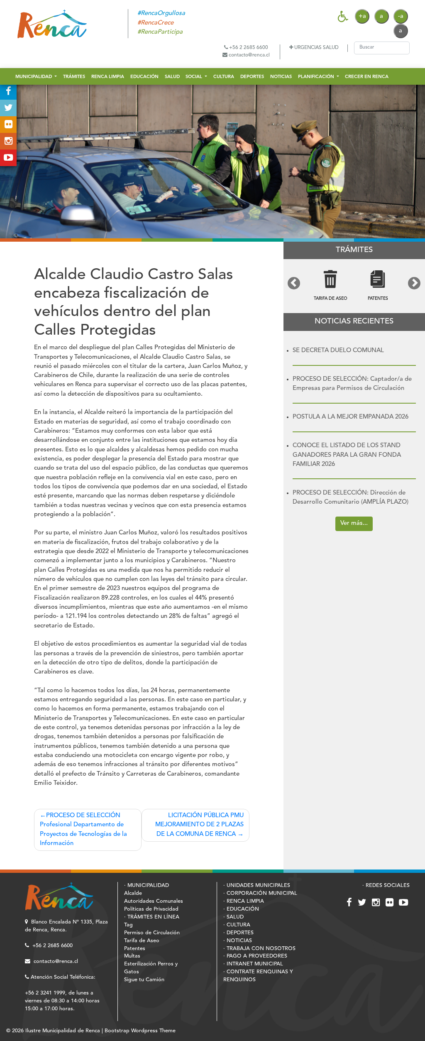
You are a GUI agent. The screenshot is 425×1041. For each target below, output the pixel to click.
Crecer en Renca (366, 77)
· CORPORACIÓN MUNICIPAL (260, 893)
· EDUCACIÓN (241, 909)
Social (194, 77)
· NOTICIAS (237, 940)
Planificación (316, 77)
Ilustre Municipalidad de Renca (62, 1031)
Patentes (134, 948)
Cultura (223, 77)
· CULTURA (236, 925)
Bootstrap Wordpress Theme (140, 1031)
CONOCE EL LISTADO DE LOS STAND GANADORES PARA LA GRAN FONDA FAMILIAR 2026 (347, 455)
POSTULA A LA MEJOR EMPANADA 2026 (350, 417)
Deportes (252, 77)
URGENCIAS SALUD (316, 47)
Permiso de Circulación (152, 933)
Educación (144, 77)
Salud (172, 77)
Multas (132, 956)
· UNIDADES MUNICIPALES (256, 885)
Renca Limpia (107, 77)
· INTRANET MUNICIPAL (253, 964)
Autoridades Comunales (153, 901)
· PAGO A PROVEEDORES (255, 956)
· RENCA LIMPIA (243, 901)
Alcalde (133, 893)
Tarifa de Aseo (141, 940)
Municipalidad (34, 77)
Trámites (74, 77)
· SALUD (233, 917)
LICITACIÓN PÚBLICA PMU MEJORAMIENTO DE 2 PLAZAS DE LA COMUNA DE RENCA (199, 825)
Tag (128, 925)
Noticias (281, 77)
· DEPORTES (238, 933)
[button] (294, 283)
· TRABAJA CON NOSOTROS (259, 948)
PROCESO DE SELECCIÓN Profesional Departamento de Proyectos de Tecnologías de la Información (83, 830)
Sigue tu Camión (144, 979)
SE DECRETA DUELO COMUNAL (338, 351)
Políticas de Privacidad (151, 909)
